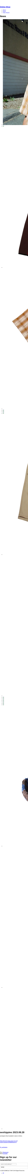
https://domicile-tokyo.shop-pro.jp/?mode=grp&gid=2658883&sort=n (9, 1141)
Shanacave (5, 1152)
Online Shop (5, 7)
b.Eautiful (5, 1153)
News (4, 11)
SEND (2, 1167)
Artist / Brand (6, 12)
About (4, 10)
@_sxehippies (3, 1147)
